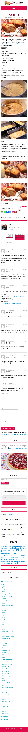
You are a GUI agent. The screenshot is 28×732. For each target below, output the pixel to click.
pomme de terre (16, 559)
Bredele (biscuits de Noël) (8, 697)
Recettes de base (6, 581)
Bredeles (24, 548)
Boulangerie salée (6, 594)
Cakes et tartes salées (7, 596)
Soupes (3, 612)
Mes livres (4, 719)
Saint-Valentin (5, 673)
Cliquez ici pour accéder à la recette (18, 448)
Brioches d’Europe (6, 699)
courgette (13, 552)
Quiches (4, 608)
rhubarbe (3, 561)
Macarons (4, 652)
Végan (3, 709)
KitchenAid (9, 555)
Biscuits (3, 622)
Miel (15, 555)
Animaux (23, 546)
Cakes (3, 629)
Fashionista (11, 730)
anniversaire (4, 548)
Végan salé (4, 711)
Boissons (4, 624)
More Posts (12, 227)
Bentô (3, 591)
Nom (2, 408)
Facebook (11, 229)
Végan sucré (5, 713)
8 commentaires (20, 17)
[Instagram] (13, 211)
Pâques (3, 678)
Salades (4, 610)
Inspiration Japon (6, 706)
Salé (2, 585)
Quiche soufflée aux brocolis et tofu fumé (19, 237)
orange (16, 558)
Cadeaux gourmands (7, 664)
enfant (18, 552)
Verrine (21, 561)
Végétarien (4, 615)
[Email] (2, 211)
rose (6, 561)
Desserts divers (5, 640)
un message (11, 514)
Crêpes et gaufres (6, 638)
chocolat (20, 550)
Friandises (4, 645)
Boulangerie (17, 548)
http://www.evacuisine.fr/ (17, 296)
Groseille (17, 553)
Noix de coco (7, 557)
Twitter (19, 227)
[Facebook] (7, 211)
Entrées (3, 589)
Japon (2, 555)
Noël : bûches (5, 685)
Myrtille (2, 557)
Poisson (3, 559)
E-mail (3, 415)
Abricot (2, 546)
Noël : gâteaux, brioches (7, 687)
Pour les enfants (6, 661)
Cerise (14, 550)
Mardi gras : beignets (7, 676)
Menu (14, 8)
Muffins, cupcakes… (6, 654)
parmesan (21, 557)
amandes (17, 546)
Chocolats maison (6, 666)
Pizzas (3, 603)
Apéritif (3, 587)
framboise (4, 554)
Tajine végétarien (9, 237)
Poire (24, 557)
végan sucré (7, 563)
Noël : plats (4, 690)
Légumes (4, 598)
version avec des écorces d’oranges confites (15, 44)
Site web (3, 421)
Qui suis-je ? (5, 716)
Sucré (3, 620)
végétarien (15, 563)
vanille (16, 561)
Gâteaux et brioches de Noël (17, 217)
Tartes (3, 657)
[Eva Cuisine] (14, 3)
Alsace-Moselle (4, 219)
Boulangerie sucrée (7, 217)
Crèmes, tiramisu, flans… (8, 636)
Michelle (8, 343)
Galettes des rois (6, 671)
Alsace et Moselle (6, 701)
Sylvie (7, 251)
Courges (7, 552)
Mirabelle (18, 555)
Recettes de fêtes (7, 660)
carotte (11, 550)
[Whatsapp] (5, 211)
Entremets (4, 643)
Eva (14, 17)
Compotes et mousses (7, 631)
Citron (3, 552)
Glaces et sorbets (6, 650)
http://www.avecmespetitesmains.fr (10, 299)
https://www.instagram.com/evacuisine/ (11, 303)
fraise (22, 552)
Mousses (23, 556)
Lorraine (4, 704)
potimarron (22, 559)
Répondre (25, 249)
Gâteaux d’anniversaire (7, 669)
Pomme (9, 559)
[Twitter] (10, 211)
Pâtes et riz (4, 601)
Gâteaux (4, 647)
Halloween (22, 554)
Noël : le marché (5, 692)
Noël (8, 219)
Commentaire (5, 393)
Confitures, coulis (6, 633)
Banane (10, 548)
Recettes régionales (8, 695)
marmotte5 (9, 312)
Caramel (7, 550)
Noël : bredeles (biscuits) (8, 683)
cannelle (3, 550)
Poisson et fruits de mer (7, 605)
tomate (10, 561)
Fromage (12, 554)
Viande (3, 617)
